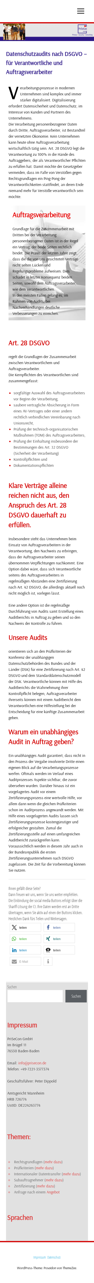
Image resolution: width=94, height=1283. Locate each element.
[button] (25, 927)
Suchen (12, 987)
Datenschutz (54, 1257)
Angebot (53, 1191)
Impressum (39, 1257)
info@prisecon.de (32, 1062)
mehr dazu (53, 1161)
